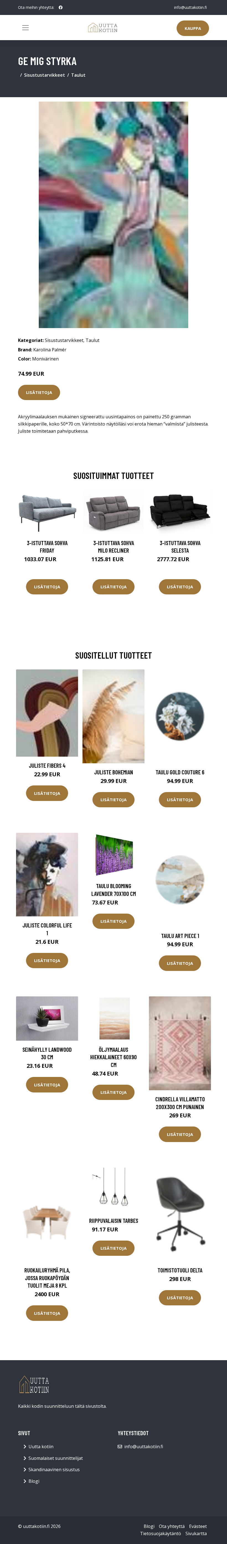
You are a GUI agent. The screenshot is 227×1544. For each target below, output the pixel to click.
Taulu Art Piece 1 (180, 935)
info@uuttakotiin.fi (190, 7)
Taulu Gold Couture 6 (180, 772)
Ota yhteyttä (172, 1526)
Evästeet (198, 1526)
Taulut (78, 75)
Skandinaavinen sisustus (54, 1469)
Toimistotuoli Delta (180, 1270)
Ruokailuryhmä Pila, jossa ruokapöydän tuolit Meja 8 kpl (47, 1278)
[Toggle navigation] (25, 27)
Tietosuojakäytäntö (160, 1533)
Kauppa (193, 28)
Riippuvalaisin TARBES (113, 1220)
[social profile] (60, 7)
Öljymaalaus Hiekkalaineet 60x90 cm (113, 1057)
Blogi (34, 1481)
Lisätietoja (39, 392)
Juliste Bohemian (113, 772)
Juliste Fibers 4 (47, 765)
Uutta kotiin (41, 1447)
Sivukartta (196, 1533)
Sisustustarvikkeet (44, 75)
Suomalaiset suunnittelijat (56, 1458)
